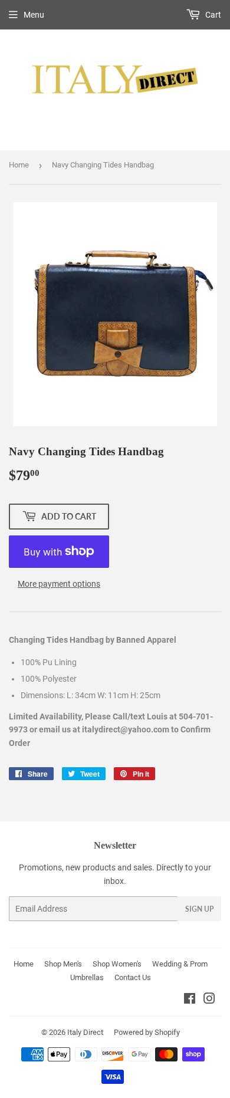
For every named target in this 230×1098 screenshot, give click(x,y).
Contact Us (132, 977)
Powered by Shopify (147, 1032)
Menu (34, 14)
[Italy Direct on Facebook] (189, 1000)
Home (19, 164)
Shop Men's (63, 963)
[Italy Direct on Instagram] (209, 1000)
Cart (212, 14)
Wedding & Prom (180, 963)
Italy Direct (85, 1032)
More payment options (59, 584)
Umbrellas (87, 977)
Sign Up (199, 909)
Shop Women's (117, 963)
